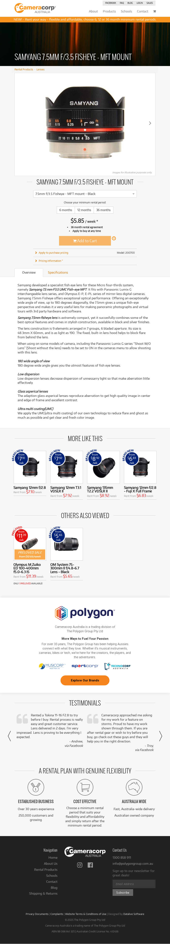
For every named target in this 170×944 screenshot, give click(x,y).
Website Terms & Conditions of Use (85, 914)
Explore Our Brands (85, 680)
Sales (150, 3)
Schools (51, 876)
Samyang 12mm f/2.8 (29, 487)
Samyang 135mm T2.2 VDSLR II (100, 489)
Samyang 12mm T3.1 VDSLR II (65, 489)
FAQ (122, 3)
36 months (103, 210)
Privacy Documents (37, 914)
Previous (20, 123)
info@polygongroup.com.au (133, 864)
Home (53, 858)
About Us (50, 864)
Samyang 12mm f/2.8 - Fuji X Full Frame (140, 489)
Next (150, 123)
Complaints (56, 914)
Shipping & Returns (43, 893)
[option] (65, 194)
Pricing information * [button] (51, 260)
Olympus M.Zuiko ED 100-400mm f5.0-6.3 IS (27, 568)
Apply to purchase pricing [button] (53, 252)
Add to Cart (86, 240)
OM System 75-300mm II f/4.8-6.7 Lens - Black (64, 568)
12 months (84, 210)
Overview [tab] (29, 272)
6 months (65, 210)
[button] (9, 736)
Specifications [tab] (58, 272)
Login (140, 3)
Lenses (40, 69)
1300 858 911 (122, 858)
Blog (130, 3)
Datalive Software (133, 914)
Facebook (110, 3)
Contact (51, 882)
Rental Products (24, 69)
